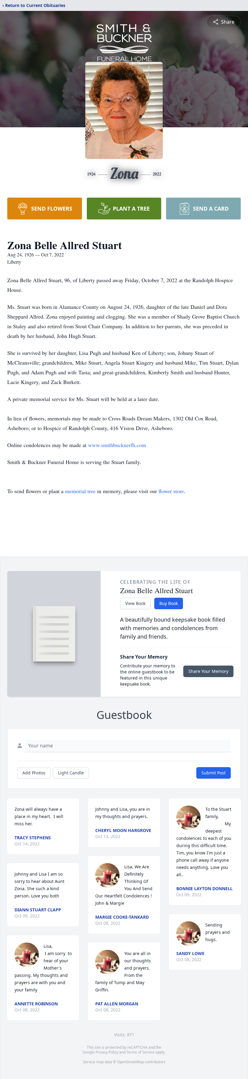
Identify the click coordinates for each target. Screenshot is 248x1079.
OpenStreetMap (130, 1061)
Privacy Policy (107, 1052)
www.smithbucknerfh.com (117, 445)
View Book (135, 603)
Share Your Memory (208, 671)
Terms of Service (140, 1052)
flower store (171, 491)
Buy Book (168, 603)
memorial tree (80, 491)
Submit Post (213, 773)
